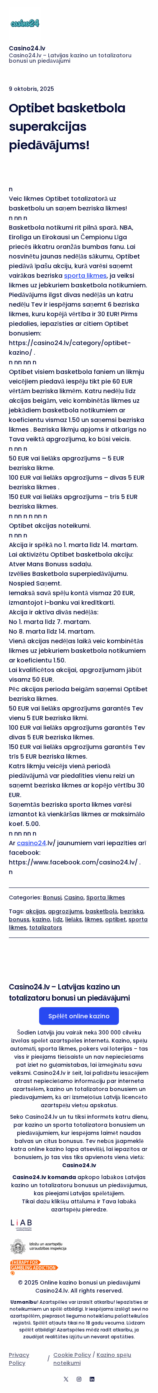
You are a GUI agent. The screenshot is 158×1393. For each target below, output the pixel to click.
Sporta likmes (105, 897)
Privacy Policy (19, 1359)
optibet (115, 919)
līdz (58, 919)
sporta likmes (85, 275)
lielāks (73, 919)
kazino (41, 919)
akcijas (35, 911)
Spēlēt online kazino (79, 1016)
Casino (74, 897)
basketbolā (101, 911)
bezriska (131, 911)
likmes (93, 919)
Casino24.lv (27, 48)
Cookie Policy (72, 1355)
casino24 (31, 843)
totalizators (45, 927)
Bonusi (52, 897)
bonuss (19, 919)
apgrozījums (65, 911)
